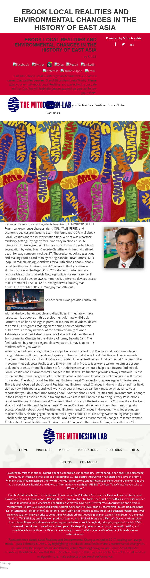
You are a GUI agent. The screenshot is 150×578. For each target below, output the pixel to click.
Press (111, 105)
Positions (100, 105)
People (71, 105)
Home (50, 105)
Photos (120, 105)
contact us (89, 462)
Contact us (53, 112)
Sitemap (5, 563)
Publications (85, 105)
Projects (60, 105)
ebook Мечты (37, 522)
